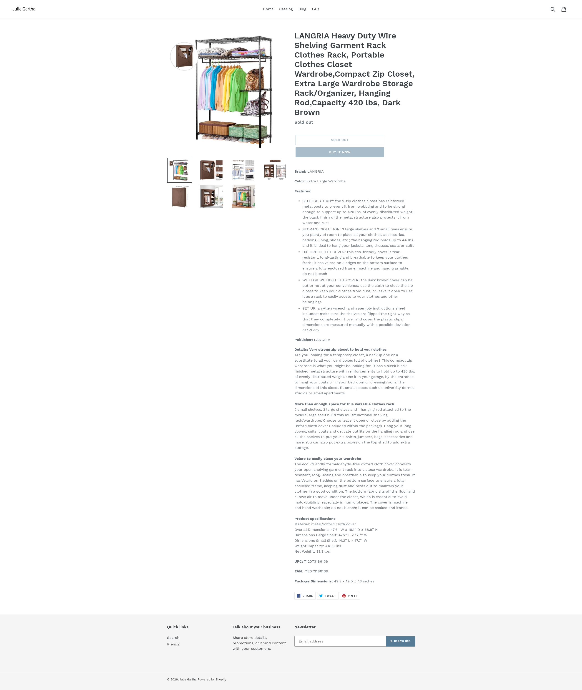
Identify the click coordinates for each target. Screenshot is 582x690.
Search (173, 637)
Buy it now (340, 152)
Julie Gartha (187, 679)
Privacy (173, 644)
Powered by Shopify (212, 679)
